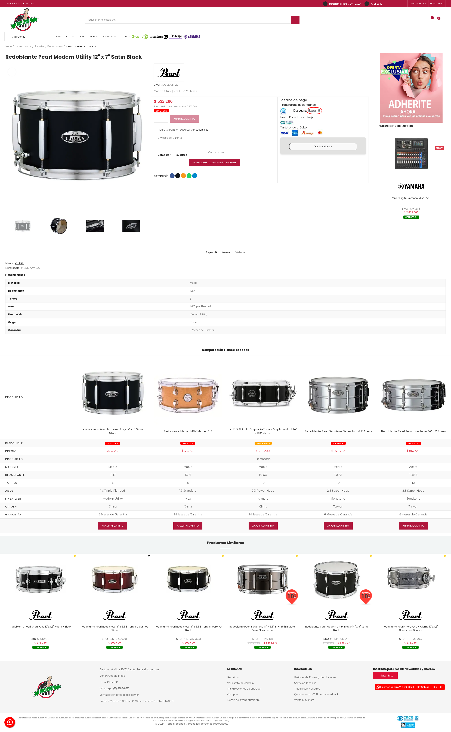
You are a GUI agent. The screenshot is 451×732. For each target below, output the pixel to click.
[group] (40, 579)
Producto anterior (434, 46)
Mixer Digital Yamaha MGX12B (411, 198)
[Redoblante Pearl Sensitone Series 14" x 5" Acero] (413, 395)
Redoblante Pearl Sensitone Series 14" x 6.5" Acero (338, 431)
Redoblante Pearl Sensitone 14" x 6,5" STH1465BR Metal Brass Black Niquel (262, 628)
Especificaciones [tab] (218, 252)
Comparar (164, 154)
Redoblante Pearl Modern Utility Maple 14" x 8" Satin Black (336, 628)
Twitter (177, 175)
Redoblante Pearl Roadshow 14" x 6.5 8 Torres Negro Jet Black (188, 628)
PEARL (19, 263)
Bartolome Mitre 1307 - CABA (345, 3)
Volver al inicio (438, 46)
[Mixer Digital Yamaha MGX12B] (411, 153)
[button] (417, 3)
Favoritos (181, 154)
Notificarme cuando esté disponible (214, 162)
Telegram (194, 175)
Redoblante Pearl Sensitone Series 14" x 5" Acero (413, 431)
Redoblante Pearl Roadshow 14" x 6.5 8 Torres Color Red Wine (114, 628)
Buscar (295, 20)
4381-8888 (376, 3)
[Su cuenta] (445, 19)
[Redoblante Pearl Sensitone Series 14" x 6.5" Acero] (338, 395)
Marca (9, 263)
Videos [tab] (240, 252)
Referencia (12, 267)
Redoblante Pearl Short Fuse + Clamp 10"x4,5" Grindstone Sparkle (410, 628)
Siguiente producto (443, 46)
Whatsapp (189, 175)
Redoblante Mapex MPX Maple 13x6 (187, 431)
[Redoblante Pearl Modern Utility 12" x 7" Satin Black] (113, 393)
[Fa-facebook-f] (387, 4)
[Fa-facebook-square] (398, 4)
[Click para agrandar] (12, 72)
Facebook (172, 175)
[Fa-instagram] (392, 4)
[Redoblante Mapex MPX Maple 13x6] (188, 395)
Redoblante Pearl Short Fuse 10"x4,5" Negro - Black (40, 626)
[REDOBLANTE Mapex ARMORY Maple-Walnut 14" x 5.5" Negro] (263, 393)
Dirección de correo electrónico (183, 175)
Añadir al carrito (184, 119)
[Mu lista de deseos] (424, 19)
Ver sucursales (199, 129)
